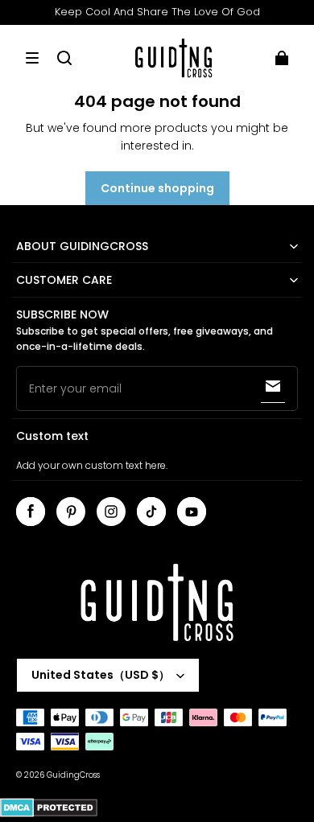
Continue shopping (157, 188)
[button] (32, 58)
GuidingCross (73, 775)
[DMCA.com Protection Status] (48, 814)
